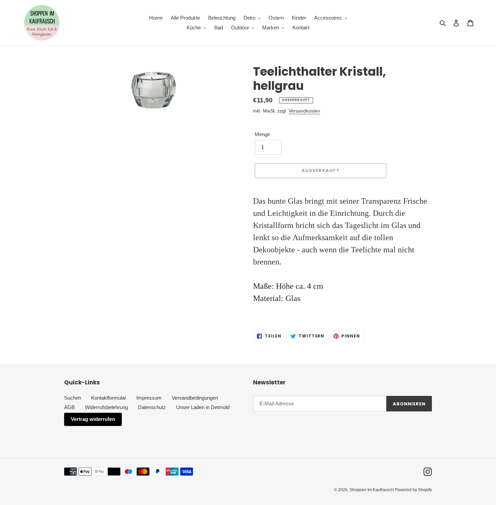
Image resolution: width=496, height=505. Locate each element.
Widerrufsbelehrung (106, 407)
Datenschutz (152, 407)
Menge (262, 134)
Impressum (149, 398)
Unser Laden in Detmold (202, 407)
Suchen (72, 398)
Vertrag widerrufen (93, 419)
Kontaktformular (108, 398)
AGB (69, 407)
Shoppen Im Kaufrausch (372, 489)
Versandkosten (304, 110)
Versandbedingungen (195, 398)
